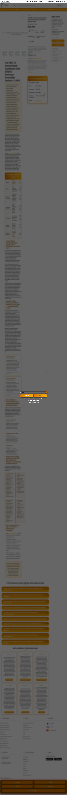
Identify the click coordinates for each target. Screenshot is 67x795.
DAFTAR (27, 395)
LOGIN (40, 395)
